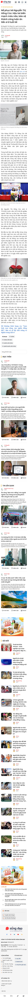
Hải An (17, 667)
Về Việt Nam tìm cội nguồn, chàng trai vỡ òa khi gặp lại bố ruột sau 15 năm (19, 812)
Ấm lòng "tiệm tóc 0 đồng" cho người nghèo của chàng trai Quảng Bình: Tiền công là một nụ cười (13, 495)
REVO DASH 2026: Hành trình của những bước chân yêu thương (16, 889)
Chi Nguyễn (7, 35)
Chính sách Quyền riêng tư (6, 984)
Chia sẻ (24, 397)
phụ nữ (22, 71)
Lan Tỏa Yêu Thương (7, 964)
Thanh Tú (18, 653)
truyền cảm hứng (8, 343)
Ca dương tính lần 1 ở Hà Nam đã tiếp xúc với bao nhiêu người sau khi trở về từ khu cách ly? (14, 539)
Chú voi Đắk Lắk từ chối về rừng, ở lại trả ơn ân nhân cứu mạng (19, 839)
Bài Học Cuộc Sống (7, 966)
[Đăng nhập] (25, 2)
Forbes (12, 336)
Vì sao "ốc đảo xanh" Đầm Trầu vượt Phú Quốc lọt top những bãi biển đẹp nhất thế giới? (13, 580)
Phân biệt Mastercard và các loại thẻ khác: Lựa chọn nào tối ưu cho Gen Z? (15, 904)
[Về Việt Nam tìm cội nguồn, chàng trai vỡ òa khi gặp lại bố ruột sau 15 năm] (6, 811)
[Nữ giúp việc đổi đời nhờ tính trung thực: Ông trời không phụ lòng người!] (6, 744)
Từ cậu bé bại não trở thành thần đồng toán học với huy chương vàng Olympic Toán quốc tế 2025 (19, 675)
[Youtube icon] (18, 934)
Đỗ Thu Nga (7, 403)
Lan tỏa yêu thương (9, 918)
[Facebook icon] (6, 934)
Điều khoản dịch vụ (6, 981)
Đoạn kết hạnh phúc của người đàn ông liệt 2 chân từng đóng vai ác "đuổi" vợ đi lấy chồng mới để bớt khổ (13, 409)
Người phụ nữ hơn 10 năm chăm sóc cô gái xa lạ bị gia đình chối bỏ (20, 689)
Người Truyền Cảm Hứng (6, 961)
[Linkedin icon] (14, 934)
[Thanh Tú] (14, 654)
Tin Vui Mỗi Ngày (6, 958)
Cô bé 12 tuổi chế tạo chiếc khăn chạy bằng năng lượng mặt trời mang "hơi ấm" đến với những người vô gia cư (20, 798)
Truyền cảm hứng (9, 915)
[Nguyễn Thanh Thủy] (2, 489)
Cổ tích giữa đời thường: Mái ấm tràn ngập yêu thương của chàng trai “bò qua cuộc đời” (20, 703)
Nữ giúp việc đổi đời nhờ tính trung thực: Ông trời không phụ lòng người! (19, 745)
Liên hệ (3, 991)
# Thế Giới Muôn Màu (7, 7)
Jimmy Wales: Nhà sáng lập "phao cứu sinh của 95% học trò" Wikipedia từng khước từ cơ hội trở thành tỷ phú (13, 451)
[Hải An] (14, 667)
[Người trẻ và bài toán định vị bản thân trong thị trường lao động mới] (6, 661)
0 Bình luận (16, 397)
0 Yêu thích (6, 397)
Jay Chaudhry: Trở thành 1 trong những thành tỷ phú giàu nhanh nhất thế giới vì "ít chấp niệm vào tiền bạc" (13, 367)
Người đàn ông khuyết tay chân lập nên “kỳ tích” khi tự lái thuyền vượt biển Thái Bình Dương (19, 772)
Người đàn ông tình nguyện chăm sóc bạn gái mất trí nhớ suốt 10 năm (19, 758)
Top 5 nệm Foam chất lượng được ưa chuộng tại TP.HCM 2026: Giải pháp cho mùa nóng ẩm (16, 895)
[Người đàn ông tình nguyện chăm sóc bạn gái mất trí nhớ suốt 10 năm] (6, 758)
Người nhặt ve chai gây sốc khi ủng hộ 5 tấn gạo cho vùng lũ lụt (20, 731)
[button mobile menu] (15, 2)
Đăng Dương (19, 680)
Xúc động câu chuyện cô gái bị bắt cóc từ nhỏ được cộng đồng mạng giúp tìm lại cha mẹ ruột (20, 717)
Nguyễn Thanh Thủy (8, 488)
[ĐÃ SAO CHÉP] (17, 996)
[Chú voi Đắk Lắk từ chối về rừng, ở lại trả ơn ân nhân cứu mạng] (6, 839)
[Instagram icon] (10, 934)
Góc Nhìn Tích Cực (7, 972)
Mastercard (19, 961)
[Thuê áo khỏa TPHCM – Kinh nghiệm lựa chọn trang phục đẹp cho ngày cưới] (6, 647)
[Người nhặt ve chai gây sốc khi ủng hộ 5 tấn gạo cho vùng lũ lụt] (6, 730)
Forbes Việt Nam (7, 339)
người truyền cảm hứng (9, 346)
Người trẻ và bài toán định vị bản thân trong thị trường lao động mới (20, 661)
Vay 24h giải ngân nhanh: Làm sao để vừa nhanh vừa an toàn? (15, 900)
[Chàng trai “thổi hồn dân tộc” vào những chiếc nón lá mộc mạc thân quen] (6, 853)
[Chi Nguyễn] (2, 361)
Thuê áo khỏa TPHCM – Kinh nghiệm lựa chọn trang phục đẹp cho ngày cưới (19, 648)
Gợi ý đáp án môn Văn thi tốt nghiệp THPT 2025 (19, 785)
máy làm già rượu (21, 964)
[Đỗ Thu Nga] (2, 404)
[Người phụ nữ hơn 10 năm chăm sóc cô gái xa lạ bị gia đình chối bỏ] (6, 689)
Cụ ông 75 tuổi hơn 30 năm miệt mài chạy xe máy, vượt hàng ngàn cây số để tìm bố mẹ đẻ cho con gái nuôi (20, 826)
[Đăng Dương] (14, 681)
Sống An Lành (6, 968)
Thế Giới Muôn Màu (7, 970)
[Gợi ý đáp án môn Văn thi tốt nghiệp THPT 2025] (6, 786)
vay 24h (18, 958)
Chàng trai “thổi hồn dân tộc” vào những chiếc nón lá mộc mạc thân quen (20, 853)
